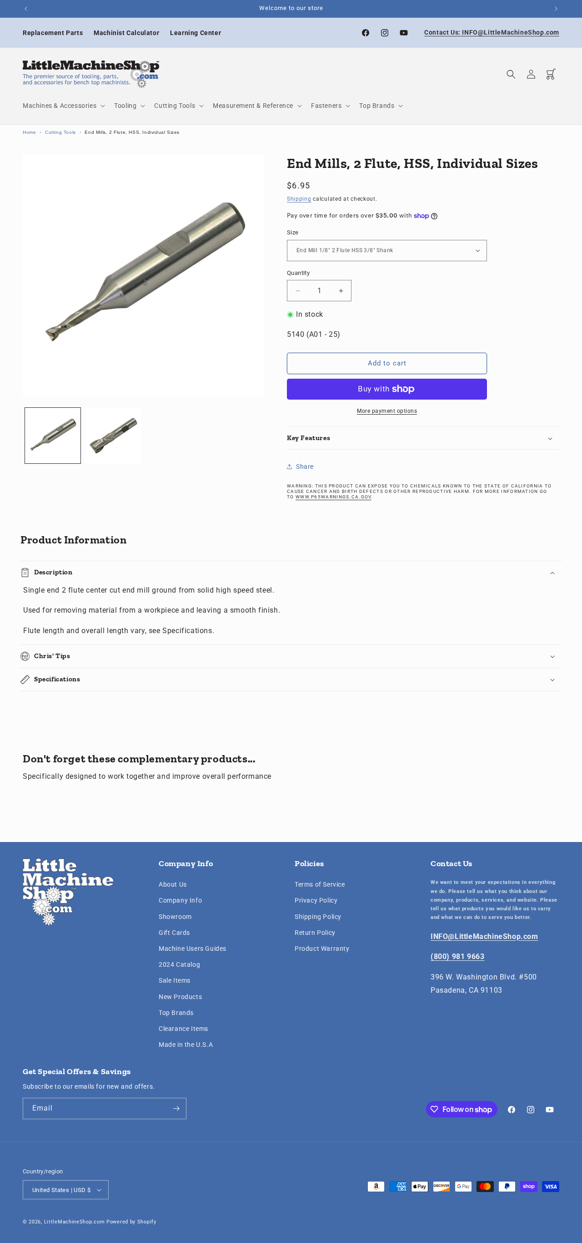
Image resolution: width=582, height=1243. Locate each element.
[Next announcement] (556, 8)
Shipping (299, 199)
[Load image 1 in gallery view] (52, 435)
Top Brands (176, 1012)
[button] (63, 105)
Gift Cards (174, 932)
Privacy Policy (316, 900)
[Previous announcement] (26, 8)
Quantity (298, 272)
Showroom (175, 916)
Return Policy (315, 932)
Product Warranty (322, 948)
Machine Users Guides (192, 948)
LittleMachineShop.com (74, 1222)
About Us (173, 884)
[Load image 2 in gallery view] (112, 435)
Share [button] (305, 466)
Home (29, 132)
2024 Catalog (179, 964)
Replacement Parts (53, 32)
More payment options (387, 411)
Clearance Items (183, 1028)
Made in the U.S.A (186, 1044)
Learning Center (195, 32)
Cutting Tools (60, 132)
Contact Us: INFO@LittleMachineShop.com (491, 32)
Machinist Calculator (126, 32)
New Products (180, 996)
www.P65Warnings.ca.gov (333, 496)
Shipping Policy (318, 916)
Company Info (180, 900)
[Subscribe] (176, 1108)
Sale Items (175, 980)
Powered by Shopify (131, 1222)
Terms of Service (320, 884)
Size (293, 232)
